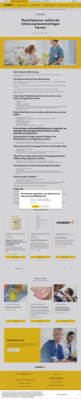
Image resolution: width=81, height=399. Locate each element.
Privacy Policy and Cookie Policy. (27, 396)
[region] (40, 394)
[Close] (79, 394)
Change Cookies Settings (62, 394)
